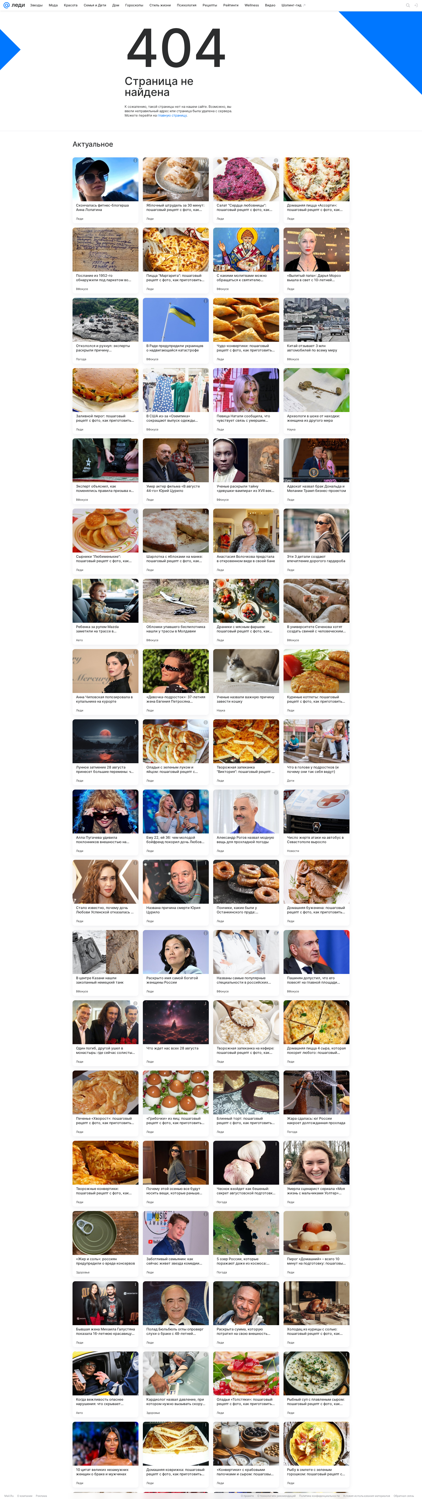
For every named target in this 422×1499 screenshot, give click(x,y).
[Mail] (7, 5)
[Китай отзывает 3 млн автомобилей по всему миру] (316, 331)
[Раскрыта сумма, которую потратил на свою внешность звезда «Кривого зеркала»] (246, 1314)
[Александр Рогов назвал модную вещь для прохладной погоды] (246, 822)
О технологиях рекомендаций (276, 1495)
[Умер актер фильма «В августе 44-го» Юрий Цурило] (176, 471)
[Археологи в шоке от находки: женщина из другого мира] (316, 401)
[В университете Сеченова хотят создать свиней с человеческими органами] (316, 612)
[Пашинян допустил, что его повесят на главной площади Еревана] (316, 963)
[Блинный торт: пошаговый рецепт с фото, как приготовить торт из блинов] (246, 1103)
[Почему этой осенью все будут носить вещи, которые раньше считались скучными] (176, 1174)
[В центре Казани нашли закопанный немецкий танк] (105, 963)
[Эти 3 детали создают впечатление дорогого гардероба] (316, 541)
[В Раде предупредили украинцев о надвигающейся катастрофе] (176, 331)
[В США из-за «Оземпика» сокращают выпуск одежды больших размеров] (176, 401)
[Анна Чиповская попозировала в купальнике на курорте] (105, 682)
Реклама (41, 1495)
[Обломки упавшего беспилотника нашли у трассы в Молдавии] (176, 612)
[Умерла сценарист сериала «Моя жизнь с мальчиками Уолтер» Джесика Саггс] (316, 1174)
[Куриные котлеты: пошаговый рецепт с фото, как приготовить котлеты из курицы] (316, 682)
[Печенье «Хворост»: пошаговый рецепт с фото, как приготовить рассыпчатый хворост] (105, 1103)
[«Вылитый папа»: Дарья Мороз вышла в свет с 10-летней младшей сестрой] (316, 260)
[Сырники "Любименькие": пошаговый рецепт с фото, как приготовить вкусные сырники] (105, 541)
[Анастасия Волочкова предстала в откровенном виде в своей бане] (246, 541)
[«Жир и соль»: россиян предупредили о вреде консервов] (105, 1244)
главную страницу (172, 115)
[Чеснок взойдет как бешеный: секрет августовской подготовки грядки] (246, 1174)
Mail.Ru (9, 1495)
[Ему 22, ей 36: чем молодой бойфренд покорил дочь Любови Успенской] (176, 822)
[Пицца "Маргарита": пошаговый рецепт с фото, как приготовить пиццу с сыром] (176, 260)
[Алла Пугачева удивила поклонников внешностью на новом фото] (105, 822)
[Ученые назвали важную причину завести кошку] (246, 682)
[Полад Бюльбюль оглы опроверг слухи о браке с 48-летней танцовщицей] (176, 1314)
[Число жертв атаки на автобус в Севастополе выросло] (316, 822)
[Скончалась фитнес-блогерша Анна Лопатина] (105, 190)
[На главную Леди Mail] (17, 5)
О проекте (247, 1495)
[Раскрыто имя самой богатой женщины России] (176, 963)
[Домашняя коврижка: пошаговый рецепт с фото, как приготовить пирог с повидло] (176, 1455)
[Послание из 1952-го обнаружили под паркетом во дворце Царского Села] (105, 260)
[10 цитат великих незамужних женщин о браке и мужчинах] (105, 1455)
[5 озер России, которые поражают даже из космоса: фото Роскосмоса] (246, 1244)
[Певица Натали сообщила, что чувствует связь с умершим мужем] (246, 401)
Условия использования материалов (366, 1495)
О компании (24, 1495)
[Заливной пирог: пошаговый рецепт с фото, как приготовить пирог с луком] (105, 401)
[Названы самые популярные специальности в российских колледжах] (246, 963)
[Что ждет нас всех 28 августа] (176, 1033)
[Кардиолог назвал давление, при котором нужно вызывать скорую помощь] (176, 1384)
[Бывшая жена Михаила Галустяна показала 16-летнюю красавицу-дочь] (105, 1314)
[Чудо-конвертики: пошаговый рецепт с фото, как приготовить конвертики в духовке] (246, 331)
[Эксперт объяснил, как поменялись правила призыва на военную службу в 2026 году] (105, 471)
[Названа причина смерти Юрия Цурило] (176, 893)
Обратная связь (404, 1495)
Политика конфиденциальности (319, 1495)
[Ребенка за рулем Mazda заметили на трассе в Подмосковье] (105, 612)
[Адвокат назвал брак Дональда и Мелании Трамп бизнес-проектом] (316, 471)
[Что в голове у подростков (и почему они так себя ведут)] (316, 752)
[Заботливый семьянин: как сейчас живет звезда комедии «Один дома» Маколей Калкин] (176, 1244)
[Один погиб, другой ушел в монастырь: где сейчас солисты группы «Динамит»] (105, 1033)
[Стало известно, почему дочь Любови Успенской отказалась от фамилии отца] (105, 893)
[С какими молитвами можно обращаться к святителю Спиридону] (246, 260)
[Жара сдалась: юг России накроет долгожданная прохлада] (316, 1103)
